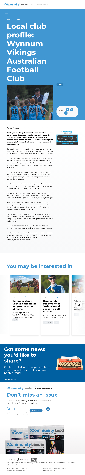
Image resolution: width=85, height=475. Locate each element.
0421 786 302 (23, 468)
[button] (39, 4)
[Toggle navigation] (6, 12)
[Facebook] (72, 110)
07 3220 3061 (12, 468)
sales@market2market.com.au (17, 470)
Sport (60, 85)
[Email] (67, 110)
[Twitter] (66, 113)
